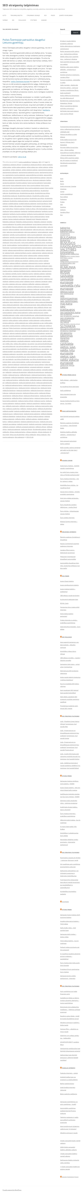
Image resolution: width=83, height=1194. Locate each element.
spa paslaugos (41, 351)
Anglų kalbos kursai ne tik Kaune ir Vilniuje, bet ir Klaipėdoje (68, 142)
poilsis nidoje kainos (38, 318)
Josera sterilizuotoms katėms (69, 585)
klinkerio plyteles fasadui (72, 256)
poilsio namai (9, 310)
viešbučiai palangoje (11, 383)
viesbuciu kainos (28, 398)
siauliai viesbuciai (36, 341)
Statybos (33, 20)
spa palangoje (32, 351)
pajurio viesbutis (36, 248)
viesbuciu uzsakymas (13, 409)
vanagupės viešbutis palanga (32, 370)
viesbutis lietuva (21, 416)
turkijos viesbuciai (11, 367)
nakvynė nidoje (42, 227)
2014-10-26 (22, 157)
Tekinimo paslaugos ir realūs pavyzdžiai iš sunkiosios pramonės (69, 1119)
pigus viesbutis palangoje (25, 307)
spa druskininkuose (34, 349)
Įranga (62, 192)
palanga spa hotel (8, 261)
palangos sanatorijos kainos (11, 279)
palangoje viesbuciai (41, 266)
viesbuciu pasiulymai (33, 403)
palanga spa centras (43, 258)
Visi (13, 20)
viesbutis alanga (32, 409)
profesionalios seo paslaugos (67, 264)
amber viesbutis (16, 170)
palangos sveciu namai (16, 281)
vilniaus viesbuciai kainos (18, 432)
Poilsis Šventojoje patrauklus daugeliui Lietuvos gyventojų (24, 41)
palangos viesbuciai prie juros (16, 287)
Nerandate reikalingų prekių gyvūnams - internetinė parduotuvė (69, 842)
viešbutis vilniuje (40, 427)
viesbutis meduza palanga (35, 416)
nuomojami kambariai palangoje (20, 248)
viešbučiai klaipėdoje (17, 377)
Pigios (53, 15)
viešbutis (23, 409)
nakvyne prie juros (39, 229)
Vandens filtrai (64, 212)
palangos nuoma (27, 274)
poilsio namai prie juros (35, 313)
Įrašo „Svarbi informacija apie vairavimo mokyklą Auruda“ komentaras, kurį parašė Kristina (70, 756)
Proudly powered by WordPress (12, 1190)
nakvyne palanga (13, 229)
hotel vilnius (9, 209)
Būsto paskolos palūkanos (68, 1094)
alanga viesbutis (47, 165)
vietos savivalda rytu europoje (68, 350)
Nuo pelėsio (64, 197)
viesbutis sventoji (22, 424)
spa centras (34, 346)
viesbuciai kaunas (13, 375)
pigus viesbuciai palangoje (11, 305)
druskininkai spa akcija (27, 193)
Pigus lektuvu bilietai (69, 411)
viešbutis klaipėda (46, 414)
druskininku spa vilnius (37, 198)
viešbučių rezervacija (12, 406)
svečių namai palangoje (33, 362)
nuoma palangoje (23, 245)
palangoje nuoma (19, 266)
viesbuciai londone (12, 380)
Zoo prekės (65, 576)
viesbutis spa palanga (9, 424)
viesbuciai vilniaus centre (30, 393)
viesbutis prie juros (46, 422)
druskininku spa (8, 198)
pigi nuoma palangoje (23, 294)
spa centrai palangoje (23, 346)
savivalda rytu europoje (70, 287)
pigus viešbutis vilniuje (41, 307)
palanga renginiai (43, 255)
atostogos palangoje (39, 180)
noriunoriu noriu (39, 242)
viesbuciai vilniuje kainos (31, 396)
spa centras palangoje (10, 349)
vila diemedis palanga (39, 429)
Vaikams (44, 20)
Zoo (61, 215)
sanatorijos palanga (46, 336)
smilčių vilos (9, 344)
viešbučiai (8, 372)
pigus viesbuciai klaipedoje (43, 302)
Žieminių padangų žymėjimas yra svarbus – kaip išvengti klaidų (69, 425)
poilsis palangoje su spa (36, 323)
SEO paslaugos (67, 637)
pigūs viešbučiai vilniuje (44, 305)
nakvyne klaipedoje (30, 227)
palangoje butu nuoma (35, 263)
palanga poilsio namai (20, 255)
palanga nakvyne (47, 253)
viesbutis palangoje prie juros (29, 422)
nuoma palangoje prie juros (38, 245)
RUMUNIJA (68, 267)
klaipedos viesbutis (40, 222)
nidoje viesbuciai (42, 240)
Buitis (62, 181)
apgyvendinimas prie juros (23, 180)
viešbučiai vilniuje (17, 396)
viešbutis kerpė (18, 414)
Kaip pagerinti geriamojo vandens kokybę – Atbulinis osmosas (69, 644)
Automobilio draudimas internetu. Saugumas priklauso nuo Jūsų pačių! (70, 565)
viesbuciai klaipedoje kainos (34, 377)
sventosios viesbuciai (27, 364)
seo (62, 291)
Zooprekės (65, 902)
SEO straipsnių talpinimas (21, 5)
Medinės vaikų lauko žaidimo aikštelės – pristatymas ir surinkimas (69, 69)
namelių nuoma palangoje (18, 235)
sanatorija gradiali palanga (36, 333)
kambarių (46, 110)
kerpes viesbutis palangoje (16, 219)
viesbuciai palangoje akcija (27, 383)
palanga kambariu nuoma (23, 253)
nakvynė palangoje (26, 229)
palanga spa (32, 258)
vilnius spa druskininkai (17, 435)
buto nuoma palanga (33, 185)
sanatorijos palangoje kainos (26, 339)
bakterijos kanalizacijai (66, 228)
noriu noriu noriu (15, 242)
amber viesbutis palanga (30, 170)
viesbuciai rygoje (45, 388)
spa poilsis (19, 354)
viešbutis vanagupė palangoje (25, 427)
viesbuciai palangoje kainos (13, 385)
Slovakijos (65, 328)
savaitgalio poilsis (41, 339)
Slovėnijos (75, 328)
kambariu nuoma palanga (18, 214)
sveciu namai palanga (18, 362)
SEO (45, 15)
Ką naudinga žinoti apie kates (69, 387)
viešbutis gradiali (8, 411)
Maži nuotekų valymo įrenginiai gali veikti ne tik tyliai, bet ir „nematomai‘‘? (70, 450)
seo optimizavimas (68, 297)
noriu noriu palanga (27, 242)
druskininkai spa (14, 193)
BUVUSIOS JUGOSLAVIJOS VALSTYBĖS (70, 246)
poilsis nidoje (27, 318)
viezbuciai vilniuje (26, 429)
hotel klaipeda (27, 206)
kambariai (24, 211)
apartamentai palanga (45, 170)
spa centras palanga (44, 346)
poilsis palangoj (23, 320)
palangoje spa (29, 266)
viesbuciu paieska (20, 403)
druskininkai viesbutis (25, 196)
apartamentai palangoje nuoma (29, 172)
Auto (4, 15)
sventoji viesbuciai (13, 364)
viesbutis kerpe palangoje (32, 414)
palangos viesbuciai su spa (35, 287)
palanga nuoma (8, 255)
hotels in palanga (19, 209)
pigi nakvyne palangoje (45, 292)
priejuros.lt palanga (20, 331)
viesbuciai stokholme (23, 390)
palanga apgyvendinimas (16, 250)
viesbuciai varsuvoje (15, 393)
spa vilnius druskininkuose (38, 359)
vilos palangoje (19, 437)
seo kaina (69, 291)
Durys (62, 184)
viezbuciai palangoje (13, 429)
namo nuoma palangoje (34, 235)
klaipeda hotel (30, 219)
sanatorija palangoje (14, 336)
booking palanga (21, 183)
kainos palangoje (15, 211)
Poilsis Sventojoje (14, 328)
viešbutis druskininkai (44, 409)
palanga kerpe (36, 253)
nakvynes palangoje (30, 232)
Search (62, 29)
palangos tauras (29, 281)
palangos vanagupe (41, 281)
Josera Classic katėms (67, 581)
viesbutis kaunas (46, 411)
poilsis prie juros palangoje (29, 326)
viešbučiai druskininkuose (35, 372)
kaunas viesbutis (12, 217)
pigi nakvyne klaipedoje (29, 292)
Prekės (62, 202)
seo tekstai (64, 322)
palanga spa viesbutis (21, 261)
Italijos (70, 252)
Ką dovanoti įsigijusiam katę (69, 599)
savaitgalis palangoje (23, 341)
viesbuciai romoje (24, 388)
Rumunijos (65, 270)
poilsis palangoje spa (21, 323)
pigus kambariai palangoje (14, 300)
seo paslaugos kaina (70, 312)
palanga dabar (40, 250)
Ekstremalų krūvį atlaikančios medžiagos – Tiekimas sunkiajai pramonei (70, 1009)
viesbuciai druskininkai (19, 372)
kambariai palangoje (34, 211)
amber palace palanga (19, 167)
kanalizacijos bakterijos (69, 254)
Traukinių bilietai (16, 15)
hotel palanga (36, 206)
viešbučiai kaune (25, 375)
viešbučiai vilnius (17, 398)
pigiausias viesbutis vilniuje (23, 297)
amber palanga (43, 167)
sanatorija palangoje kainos (30, 336)
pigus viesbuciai (15, 302)
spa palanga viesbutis (20, 351)
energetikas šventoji (35, 201)
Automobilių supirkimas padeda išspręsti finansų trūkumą (68, 1110)
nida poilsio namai (20, 240)
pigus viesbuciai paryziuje (28, 305)
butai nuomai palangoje (35, 183)
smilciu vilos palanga (20, 344)
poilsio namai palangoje (20, 313)
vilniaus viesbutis (31, 432)
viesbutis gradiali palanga (22, 411)
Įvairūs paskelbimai (66, 15)
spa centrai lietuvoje (9, 346)
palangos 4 (9, 268)
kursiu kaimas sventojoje (41, 224)
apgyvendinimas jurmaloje (34, 175)
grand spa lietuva (42, 204)
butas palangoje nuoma (18, 185)
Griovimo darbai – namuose (69, 88)
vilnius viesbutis (42, 435)
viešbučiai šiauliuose (9, 390)
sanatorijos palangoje (9, 339)
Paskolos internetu (68, 1068)
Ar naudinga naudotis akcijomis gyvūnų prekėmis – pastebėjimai (70, 956)
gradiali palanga (13, 204)
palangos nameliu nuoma (13, 274)
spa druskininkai (22, 349)
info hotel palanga (42, 209)
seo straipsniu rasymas (69, 316)
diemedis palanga (15, 191)
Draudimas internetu (69, 532)
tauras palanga (39, 364)
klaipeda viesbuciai (42, 219)
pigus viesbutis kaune (9, 307)
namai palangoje (43, 232)
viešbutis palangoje (13, 422)
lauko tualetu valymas (66, 258)
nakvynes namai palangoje (14, 232)
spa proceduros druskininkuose (16, 357)
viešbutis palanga (31, 419)
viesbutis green (35, 411)
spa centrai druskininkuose (43, 344)
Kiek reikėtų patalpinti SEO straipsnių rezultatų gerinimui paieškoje (69, 699)
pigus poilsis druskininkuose (32, 300)
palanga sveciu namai (36, 261)
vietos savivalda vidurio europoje (69, 359)
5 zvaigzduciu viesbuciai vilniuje (32, 165)
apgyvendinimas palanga (38, 178)
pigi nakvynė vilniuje (9, 294)
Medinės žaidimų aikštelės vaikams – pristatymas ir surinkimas (68, 434)
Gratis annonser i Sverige (68, 186)
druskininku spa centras (21, 198)
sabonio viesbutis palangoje (18, 333)
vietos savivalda (66, 342)
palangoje (24, 263)
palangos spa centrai (36, 279)
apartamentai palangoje (10, 172)
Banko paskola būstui (67, 1084)
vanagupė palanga (23, 367)
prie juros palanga (40, 328)
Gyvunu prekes (67, 776)
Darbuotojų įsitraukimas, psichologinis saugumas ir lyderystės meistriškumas (69, 873)
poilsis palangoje (34, 320)
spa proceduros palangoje (35, 357)
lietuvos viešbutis (17, 227)
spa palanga (45, 349)
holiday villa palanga (15, 206)
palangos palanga (39, 274)
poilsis (17, 315)
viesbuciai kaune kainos (38, 375)
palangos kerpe (36, 271)
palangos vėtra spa (15, 284)
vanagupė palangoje (36, 367)
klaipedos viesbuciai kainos (24, 222)
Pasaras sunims (67, 460)
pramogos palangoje (27, 328)
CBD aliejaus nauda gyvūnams (69, 596)
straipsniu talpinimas (66, 334)
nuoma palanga (12, 245)
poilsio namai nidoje (40, 310)
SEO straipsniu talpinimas (70, 716)
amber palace (7, 167)
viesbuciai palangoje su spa (31, 385)
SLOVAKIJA (67, 326)
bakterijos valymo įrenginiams (67, 233)
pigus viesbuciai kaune (27, 302)
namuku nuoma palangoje (18, 237)
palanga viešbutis (15, 263)
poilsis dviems (7, 318)
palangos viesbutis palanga (17, 289)
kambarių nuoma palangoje (35, 214)
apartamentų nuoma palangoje (15, 175)
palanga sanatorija (8, 258)
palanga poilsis (32, 255)
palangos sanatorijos (43, 276)
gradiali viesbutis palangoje (27, 204)
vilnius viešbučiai (30, 435)
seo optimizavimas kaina (69, 302)
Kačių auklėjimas (65, 390)
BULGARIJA (68, 237)
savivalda (66, 276)
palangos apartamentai (20, 268)
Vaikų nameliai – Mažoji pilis (69, 85)
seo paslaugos (67, 308)
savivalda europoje (66, 280)
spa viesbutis (9, 359)
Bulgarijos (65, 240)
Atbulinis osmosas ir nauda (68, 1133)
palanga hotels (9, 253)
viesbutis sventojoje (35, 424)
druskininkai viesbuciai (10, 196)
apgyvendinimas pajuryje (21, 178)
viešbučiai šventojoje (37, 390)
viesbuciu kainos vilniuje (25, 401)
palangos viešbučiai (28, 284)
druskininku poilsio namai (40, 196)
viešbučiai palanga (36, 380)
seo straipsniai (66, 314)
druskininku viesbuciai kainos (19, 201)
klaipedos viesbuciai (9, 222)
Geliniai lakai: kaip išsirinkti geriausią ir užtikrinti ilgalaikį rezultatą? (69, 1057)
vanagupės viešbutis (15, 370)
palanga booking (29, 250)
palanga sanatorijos (21, 258)
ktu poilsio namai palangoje (23, 224)
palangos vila (44, 289)
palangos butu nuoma (36, 268)
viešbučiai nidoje (24, 380)
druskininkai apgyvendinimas (30, 191)
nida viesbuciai (31, 240)
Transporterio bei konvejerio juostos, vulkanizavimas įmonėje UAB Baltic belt (70, 129)
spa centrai (30, 344)
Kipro (62, 255)
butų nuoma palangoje (17, 188)
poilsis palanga (13, 320)
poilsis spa (42, 326)
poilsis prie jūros (15, 326)
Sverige (5, 20)
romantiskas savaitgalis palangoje (38, 331)
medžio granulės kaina (66, 261)
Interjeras (63, 189)
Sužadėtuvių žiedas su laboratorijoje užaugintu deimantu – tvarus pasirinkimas (69, 1000)
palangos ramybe (17, 276)
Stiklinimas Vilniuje (33, 15)
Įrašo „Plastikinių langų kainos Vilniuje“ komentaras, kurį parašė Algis (69, 724)
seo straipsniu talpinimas (67, 319)
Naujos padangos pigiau (70, 1177)
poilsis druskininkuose (27, 315)
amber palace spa (32, 167)
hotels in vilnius (30, 209)
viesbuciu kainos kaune (41, 398)
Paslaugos (22, 20)
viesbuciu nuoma (39, 401)
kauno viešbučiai (23, 217)
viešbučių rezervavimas (26, 406)
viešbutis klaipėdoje (9, 416)
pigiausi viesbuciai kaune (38, 294)
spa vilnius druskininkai (21, 359)
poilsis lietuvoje (17, 318)
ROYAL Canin (64, 603)
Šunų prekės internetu (67, 518)
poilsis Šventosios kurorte (20, 81)
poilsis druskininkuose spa (43, 315)
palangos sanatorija (30, 276)
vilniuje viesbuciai (43, 432)
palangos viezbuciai (33, 289)
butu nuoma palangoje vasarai (34, 188)
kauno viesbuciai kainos (37, 217)
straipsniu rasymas (68, 331)
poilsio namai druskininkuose (23, 310)
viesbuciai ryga (35, 388)
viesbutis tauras (47, 424)
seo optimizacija (66, 293)
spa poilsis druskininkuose (32, 354)
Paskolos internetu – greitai (69, 1073)
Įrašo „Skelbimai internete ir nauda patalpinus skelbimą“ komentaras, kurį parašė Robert (70, 765)
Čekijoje (64, 367)
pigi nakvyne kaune (15, 292)
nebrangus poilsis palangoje (36, 237)
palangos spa (25, 279)
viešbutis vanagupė (9, 427)
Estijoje (63, 252)
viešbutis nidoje (20, 419)
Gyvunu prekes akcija (69, 375)
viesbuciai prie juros (11, 388)
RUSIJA (65, 273)
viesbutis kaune (8, 414)
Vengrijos (64, 338)
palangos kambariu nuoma (21, 271)
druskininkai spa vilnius (42, 193)
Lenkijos (64, 259)
